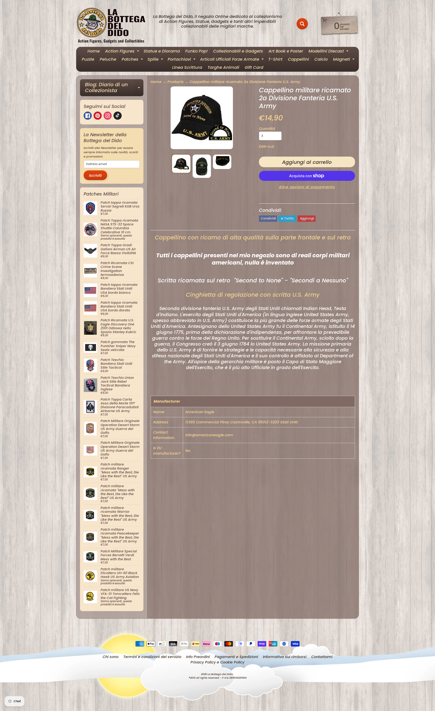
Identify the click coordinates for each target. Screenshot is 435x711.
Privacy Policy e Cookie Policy (217, 662)
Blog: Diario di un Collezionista (114, 88)
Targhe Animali (223, 67)
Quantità (267, 128)
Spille (155, 59)
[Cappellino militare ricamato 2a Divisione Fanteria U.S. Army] (181, 164)
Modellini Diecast (329, 51)
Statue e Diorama (162, 51)
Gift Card (254, 67)
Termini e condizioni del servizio (152, 656)
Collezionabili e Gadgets (238, 51)
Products (175, 81)
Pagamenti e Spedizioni (236, 656)
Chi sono (110, 656)
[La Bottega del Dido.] (113, 24)
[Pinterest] (98, 116)
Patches (133, 59)
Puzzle (88, 59)
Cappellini (298, 59)
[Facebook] (88, 116)
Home (93, 51)
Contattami (321, 656)
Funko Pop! (196, 51)
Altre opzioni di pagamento (307, 187)
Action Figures (122, 51)
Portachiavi (182, 59)
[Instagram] (108, 116)
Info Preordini (198, 656)
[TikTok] (118, 116)
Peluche (108, 59)
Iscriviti (95, 175)
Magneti (344, 59)
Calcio (321, 59)
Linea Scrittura (187, 67)
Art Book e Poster (285, 51)
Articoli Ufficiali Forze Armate (232, 59)
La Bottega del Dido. (220, 674)
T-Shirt (275, 59)
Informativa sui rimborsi (285, 656)
